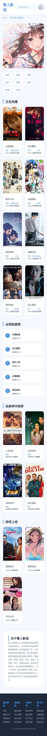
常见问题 (17, 715)
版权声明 (29, 711)
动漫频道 (6, 722)
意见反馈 (17, 718)
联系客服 (17, 722)
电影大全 (6, 715)
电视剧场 (6, 718)
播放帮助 (17, 711)
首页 (4, 18)
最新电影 (40, 711)
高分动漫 (40, 718)
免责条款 (29, 722)
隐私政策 (29, 715)
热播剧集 (40, 715)
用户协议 (29, 718)
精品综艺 (40, 722)
